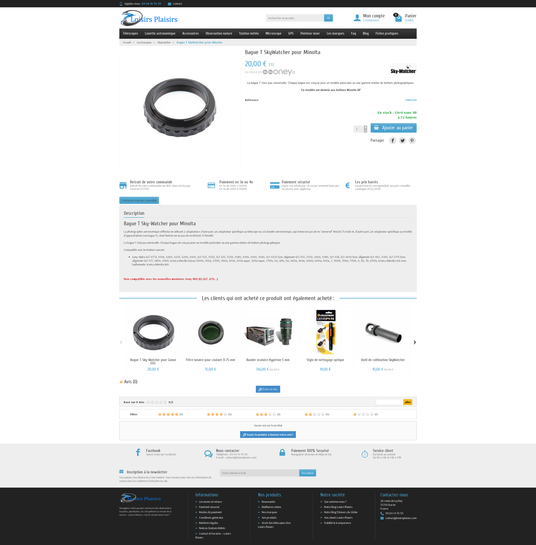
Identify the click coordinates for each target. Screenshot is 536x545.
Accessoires (190, 33)
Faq (353, 33)
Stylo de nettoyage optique (325, 360)
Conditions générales (211, 517)
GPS (291, 33)
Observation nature (219, 33)
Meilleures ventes (271, 507)
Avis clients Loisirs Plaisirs (338, 517)
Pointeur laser (310, 33)
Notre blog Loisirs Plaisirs (338, 507)
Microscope (273, 33)
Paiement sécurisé (209, 507)
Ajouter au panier (397, 128)
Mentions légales (208, 523)
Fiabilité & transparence (337, 523)
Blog (366, 33)
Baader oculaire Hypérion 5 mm (268, 360)
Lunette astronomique (160, 33)
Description (134, 213)
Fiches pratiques (387, 33)
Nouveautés (268, 502)
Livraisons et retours (210, 502)
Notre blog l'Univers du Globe (340, 512)
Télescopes (130, 33)
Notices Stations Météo (212, 528)
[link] (392, 140)
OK (328, 18)
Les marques (335, 33)
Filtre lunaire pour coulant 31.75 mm (210, 360)
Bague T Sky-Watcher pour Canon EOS (153, 361)
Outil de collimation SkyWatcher (383, 360)
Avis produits (269, 517)
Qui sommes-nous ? (335, 502)
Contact (177, 3)
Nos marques (269, 512)
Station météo (249, 33)
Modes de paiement (210, 512)
